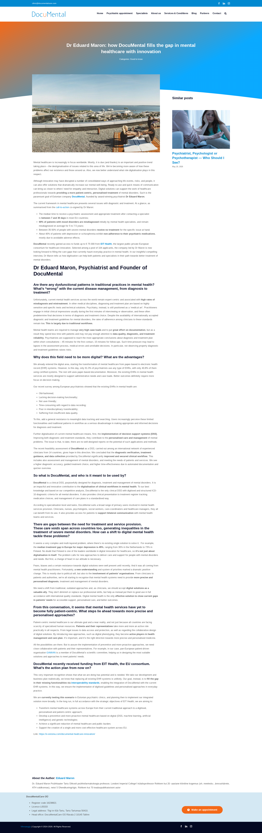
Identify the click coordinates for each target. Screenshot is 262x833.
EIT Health (106, 244)
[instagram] (191, 826)
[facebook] (181, 826)
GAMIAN (51, 652)
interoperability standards (85, 683)
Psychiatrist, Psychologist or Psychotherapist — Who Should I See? (198, 157)
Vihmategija (26, 826)
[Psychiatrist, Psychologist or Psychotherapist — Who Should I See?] (201, 111)
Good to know (136, 59)
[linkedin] (186, 826)
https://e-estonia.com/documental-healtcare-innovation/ (67, 734)
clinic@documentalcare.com (44, 3)
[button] (225, 13)
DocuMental (78, 196)
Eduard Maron (65, 778)
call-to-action (62, 207)
